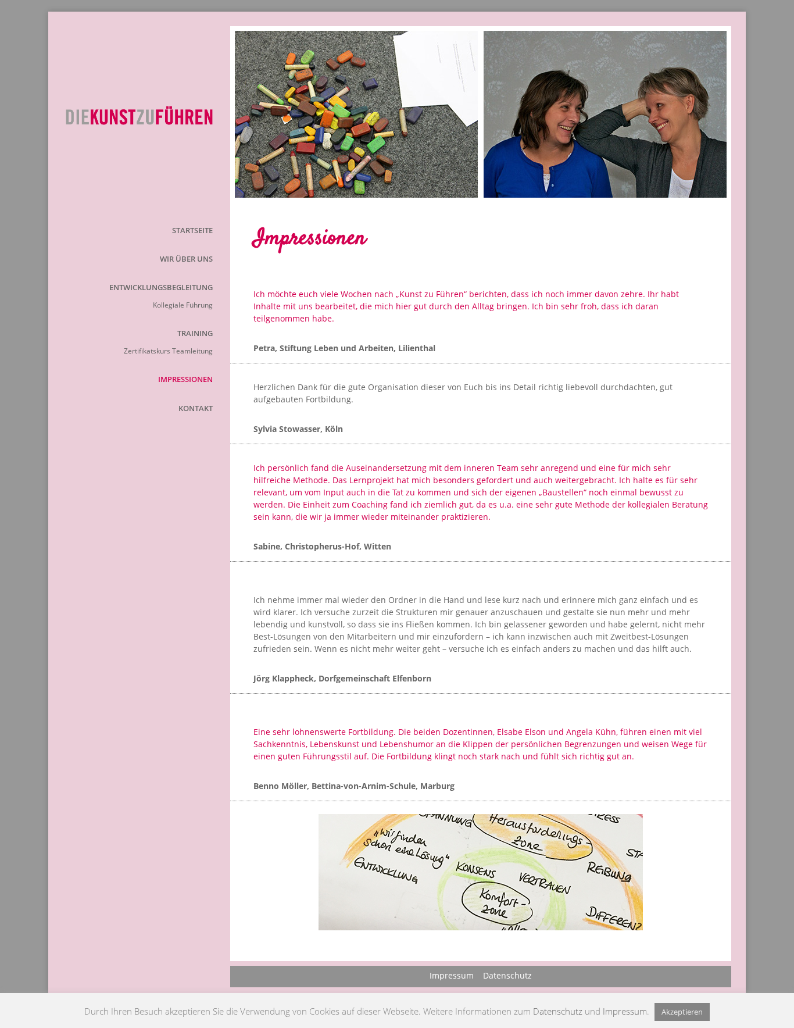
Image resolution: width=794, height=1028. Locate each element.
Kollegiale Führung (183, 305)
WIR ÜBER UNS (186, 259)
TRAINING (195, 333)
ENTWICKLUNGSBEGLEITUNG (161, 287)
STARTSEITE (192, 230)
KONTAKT (195, 408)
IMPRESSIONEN (185, 379)
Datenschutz (507, 975)
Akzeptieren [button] (682, 1011)
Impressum (452, 975)
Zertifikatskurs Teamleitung (168, 351)
